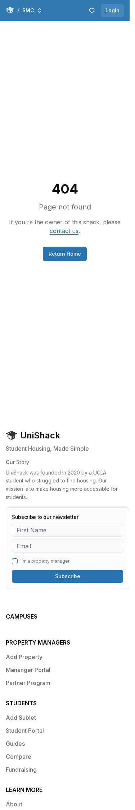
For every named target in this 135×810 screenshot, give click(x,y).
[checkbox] (15, 561)
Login (112, 10)
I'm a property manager (45, 561)
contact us (64, 230)
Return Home (65, 254)
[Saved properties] (91, 10)
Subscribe (67, 576)
